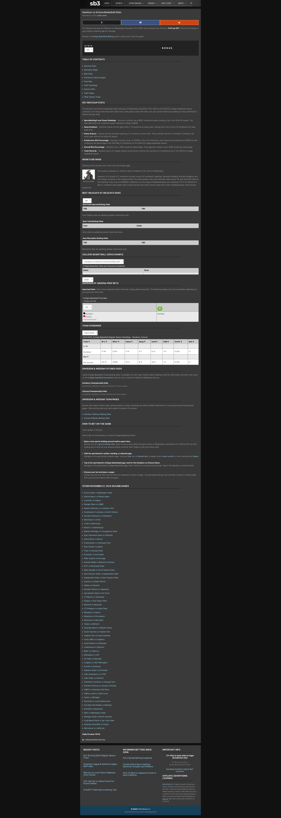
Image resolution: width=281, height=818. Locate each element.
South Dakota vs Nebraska (95, 643)
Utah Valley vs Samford (94, 678)
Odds (106, 3)
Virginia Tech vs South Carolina (97, 635)
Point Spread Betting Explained (137, 758)
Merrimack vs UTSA (92, 520)
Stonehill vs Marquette (93, 709)
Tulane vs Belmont (91, 624)
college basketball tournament (100, 378)
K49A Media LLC (167, 784)
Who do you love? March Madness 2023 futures (99, 773)
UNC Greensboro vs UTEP (95, 674)
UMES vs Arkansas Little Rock (96, 689)
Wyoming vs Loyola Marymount (97, 701)
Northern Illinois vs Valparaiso (96, 589)
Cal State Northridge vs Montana (98, 705)
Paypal (195, 456)
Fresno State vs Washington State (98, 493)
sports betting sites (107, 444)
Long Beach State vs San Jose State (99, 720)
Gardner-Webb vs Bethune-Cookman (99, 562)
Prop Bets (88, 81)
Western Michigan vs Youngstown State (100, 531)
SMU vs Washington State (95, 713)
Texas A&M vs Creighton (94, 639)
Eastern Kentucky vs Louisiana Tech (99, 508)
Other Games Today (92, 97)
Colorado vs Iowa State (94, 554)
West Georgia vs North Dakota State (99, 570)
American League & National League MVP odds (100, 765)
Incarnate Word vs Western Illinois (98, 628)
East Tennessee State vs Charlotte (98, 535)
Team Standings (90, 85)
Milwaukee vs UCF (91, 655)
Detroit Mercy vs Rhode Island (96, 496)
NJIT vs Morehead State (94, 566)
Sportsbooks (135, 3)
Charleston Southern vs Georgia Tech (99, 682)
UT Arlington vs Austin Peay (95, 608)
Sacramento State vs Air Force (96, 593)
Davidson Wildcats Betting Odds (97, 414)
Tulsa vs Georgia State (93, 551)
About (181, 3)
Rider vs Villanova (91, 651)
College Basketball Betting (103, 36)
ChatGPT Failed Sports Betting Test (100, 790)
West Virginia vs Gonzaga (94, 558)
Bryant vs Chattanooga (93, 527)
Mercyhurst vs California (94, 728)
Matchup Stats (90, 66)
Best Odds (88, 74)
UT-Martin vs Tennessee (94, 597)
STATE (89, 46)
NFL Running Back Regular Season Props (99, 756)
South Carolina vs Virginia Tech (97, 632)
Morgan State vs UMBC (94, 504)
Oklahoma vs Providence (94, 616)
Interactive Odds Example (94, 77)
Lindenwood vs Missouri (94, 647)
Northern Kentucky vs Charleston (98, 516)
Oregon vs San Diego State (95, 601)
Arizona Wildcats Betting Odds (97, 418)
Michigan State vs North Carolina (98, 717)
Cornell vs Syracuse (92, 666)
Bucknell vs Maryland (93, 605)
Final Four (148, 378)
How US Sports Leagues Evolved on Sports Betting (139, 774)
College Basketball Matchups (95, 740)
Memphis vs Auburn (92, 612)
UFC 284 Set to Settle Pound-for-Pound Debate (99, 782)
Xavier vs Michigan (92, 697)
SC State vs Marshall (92, 659)
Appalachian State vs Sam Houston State (101, 578)
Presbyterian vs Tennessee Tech (97, 543)
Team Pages (89, 93)
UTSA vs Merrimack (92, 523)
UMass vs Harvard (91, 585)
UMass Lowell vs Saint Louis (96, 693)
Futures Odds (89, 89)
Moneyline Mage (91, 70)
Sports (119, 3)
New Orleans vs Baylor (93, 547)
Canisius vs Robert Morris (94, 581)
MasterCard (143, 456)
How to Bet (166, 3)
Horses (151, 3)
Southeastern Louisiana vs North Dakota (101, 512)
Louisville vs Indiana (92, 500)
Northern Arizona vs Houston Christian (100, 686)
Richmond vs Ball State (93, 620)
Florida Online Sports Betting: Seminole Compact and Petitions (138, 765)
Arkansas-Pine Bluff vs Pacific (96, 724)
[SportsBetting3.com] (95, 3)
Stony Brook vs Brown (93, 539)
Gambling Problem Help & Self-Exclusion (180, 770)
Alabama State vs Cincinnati (95, 670)
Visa (129, 456)
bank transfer (168, 456)
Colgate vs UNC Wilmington (95, 662)
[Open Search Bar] (190, 3)
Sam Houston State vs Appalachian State (101, 574)
